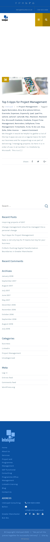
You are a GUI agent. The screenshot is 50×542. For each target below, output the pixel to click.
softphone (29, 123)
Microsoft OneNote (14, 120)
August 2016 (7, 324)
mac (27, 117)
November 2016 (9, 309)
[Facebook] (16, 3)
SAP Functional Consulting (9, 471)
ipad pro (38, 113)
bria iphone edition (31, 110)
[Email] (33, 3)
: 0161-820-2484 (42, 10)
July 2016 (6, 329)
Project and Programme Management (8, 462)
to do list (36, 127)
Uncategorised (8, 358)
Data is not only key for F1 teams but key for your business (23, 241)
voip (43, 127)
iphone (5, 117)
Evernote (6, 113)
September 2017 (9, 281)
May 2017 (6, 300)
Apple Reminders (9, 110)
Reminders (19, 123)
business (6, 343)
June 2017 (6, 295)
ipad (32, 113)
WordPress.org (8, 387)
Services (6, 455)
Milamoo (25, 539)
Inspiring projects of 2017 (13, 222)
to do (28, 127)
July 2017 (6, 290)
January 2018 (7, 276)
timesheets (20, 127)
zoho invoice (13, 130)
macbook (34, 117)
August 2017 (7, 286)
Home (4, 447)
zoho (4, 130)
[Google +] (29, 3)
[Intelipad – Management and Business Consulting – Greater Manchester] (5, 18)
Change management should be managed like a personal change (23, 229)
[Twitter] (19, 3)
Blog (4, 488)
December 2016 (9, 305)
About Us (6, 451)
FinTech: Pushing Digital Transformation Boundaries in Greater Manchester (20, 250)
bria (20, 110)
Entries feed (7, 377)
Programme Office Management (10, 479)
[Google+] (39, 514)
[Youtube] (22, 3)
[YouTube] (43, 514)
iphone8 (20, 117)
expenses (15, 113)
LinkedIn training (10, 484)
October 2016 (8, 314)
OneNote (27, 120)
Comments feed (9, 382)
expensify (24, 113)
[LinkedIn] (34, 514)
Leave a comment (30, 130)
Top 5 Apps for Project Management (24, 102)
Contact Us (7, 492)
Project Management (28, 106)
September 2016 (9, 319)
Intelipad (9, 106)
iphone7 (12, 117)
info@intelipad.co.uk (24, 10)
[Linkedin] (26, 3)
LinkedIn (6, 348)
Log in (4, 373)
